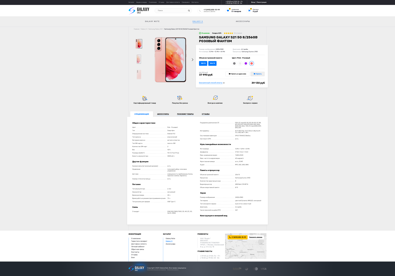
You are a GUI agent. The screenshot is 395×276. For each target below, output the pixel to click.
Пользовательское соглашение (156, 269)
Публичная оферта (172, 269)
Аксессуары (243, 21)
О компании (153, 2)
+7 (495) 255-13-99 (212, 10)
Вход (253, 2)
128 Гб (203, 63)
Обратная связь (137, 249)
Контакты (195, 2)
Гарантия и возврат (139, 241)
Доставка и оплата (173, 2)
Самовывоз (186, 2)
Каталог (131, 2)
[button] (192, 59)
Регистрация (261, 2)
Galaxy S (198, 21)
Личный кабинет (138, 247)
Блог (133, 257)
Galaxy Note (152, 21)
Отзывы (161, 2)
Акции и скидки (141, 2)
